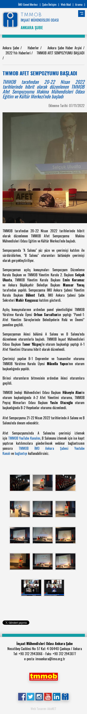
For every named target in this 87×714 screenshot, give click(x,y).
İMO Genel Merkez (28, 4)
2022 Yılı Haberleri (18, 52)
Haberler (34, 47)
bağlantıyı (21, 453)
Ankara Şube (11, 47)
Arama (78, 4)
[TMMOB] (43, 676)
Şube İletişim (49, 4)
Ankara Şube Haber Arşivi (65, 47)
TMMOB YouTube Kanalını (24, 438)
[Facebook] (22, 696)
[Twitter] (30, 696)
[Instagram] (39, 696)
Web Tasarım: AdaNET (43, 708)
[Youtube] (48, 696)
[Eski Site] (65, 696)
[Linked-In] (56, 696)
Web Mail (66, 4)
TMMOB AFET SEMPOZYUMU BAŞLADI (60, 52)
